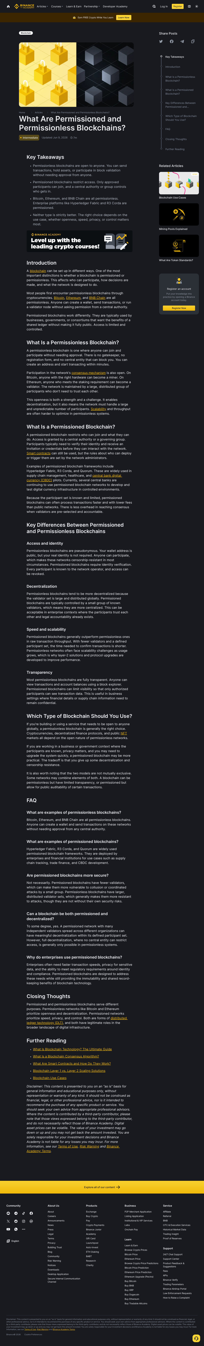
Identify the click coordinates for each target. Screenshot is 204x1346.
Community (53, 1256)
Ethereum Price (132, 1258)
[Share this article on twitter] (161, 41)
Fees (165, 1271)
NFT (124, 733)
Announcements (56, 1220)
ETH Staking (92, 1251)
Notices (52, 1265)
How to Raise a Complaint (176, 1297)
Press (50, 1229)
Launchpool (92, 1242)
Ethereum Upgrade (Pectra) (139, 1276)
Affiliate (167, 1211)
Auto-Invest (92, 1247)
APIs (165, 1275)
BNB (165, 1220)
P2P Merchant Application (138, 1211)
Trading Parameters (173, 1284)
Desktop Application (58, 1274)
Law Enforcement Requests (177, 1293)
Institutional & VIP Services (138, 1220)
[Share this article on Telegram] (182, 41)
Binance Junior (93, 1229)
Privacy (51, 1242)
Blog (50, 1251)
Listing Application (134, 1216)
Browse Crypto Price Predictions (141, 1263)
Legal (50, 1234)
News (51, 1225)
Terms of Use (30, 1329)
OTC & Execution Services (176, 1225)
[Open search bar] (153, 6)
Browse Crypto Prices (136, 1250)
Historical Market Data (174, 1229)
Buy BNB (129, 1285)
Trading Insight (171, 1234)
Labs (127, 1225)
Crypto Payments (95, 1225)
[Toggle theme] (196, 6)
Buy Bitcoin (130, 1281)
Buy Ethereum (132, 1299)
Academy (91, 1234)
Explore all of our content (99, 1187)
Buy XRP (129, 1290)
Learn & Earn (131, 1245)
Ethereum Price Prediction (138, 1272)
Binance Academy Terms (64, 1329)
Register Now (179, 308)
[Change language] (189, 6)
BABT (89, 1256)
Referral (167, 1216)
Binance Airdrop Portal (174, 1288)
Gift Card (90, 1238)
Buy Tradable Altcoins (136, 1303)
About (51, 1211)
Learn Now (123, 17)
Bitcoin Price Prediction (137, 1267)
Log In (164, 6)
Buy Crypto (92, 1216)
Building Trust (55, 1247)
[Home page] (24, 6)
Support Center (171, 1258)
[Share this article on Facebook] (172, 41)
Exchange (91, 1211)
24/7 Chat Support (172, 1254)
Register (177, 6)
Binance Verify (170, 1279)
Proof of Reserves (172, 1238)
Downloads (53, 1269)
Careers (52, 1216)
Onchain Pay (131, 1229)
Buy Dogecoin (132, 1294)
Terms (51, 1238)
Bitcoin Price (131, 1254)
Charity (90, 1265)
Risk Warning (54, 1260)
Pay (88, 1220)
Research (91, 1260)
